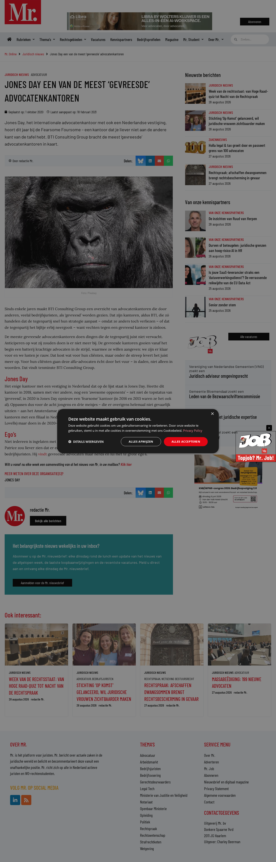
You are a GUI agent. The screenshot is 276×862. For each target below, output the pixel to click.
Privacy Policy (192, 430)
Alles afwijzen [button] (141, 441)
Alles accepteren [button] (186, 441)
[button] (86, 441)
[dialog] (138, 431)
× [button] (212, 413)
